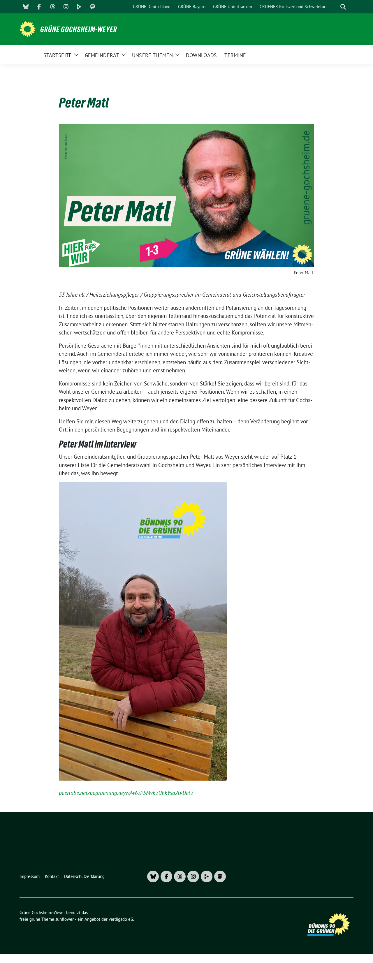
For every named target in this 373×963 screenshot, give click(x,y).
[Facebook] (39, 7)
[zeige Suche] (343, 7)
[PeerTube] (79, 7)
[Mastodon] (92, 7)
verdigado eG (121, 919)
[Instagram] (66, 7)
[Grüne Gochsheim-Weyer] (28, 28)
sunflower (64, 919)
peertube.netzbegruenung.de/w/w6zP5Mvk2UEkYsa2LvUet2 (126, 792)
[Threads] (52, 7)
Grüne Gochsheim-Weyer (78, 29)
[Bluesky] (25, 7)
